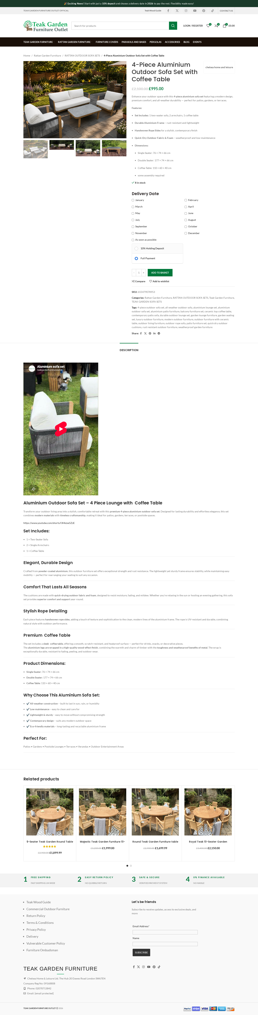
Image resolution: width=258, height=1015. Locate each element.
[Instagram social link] (186, 10)
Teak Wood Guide (153, 10)
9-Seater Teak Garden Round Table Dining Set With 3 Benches (50, 843)
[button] (27, 149)
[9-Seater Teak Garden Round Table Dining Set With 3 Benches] (50, 812)
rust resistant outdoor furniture (160, 327)
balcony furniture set (192, 311)
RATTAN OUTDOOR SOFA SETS (82, 55)
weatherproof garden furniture (195, 327)
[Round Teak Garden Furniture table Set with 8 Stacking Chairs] (155, 812)
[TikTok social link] (212, 10)
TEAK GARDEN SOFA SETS (147, 301)
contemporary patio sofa (145, 315)
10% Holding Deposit (152, 248)
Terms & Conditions (40, 923)
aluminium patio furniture (165, 311)
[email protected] (44, 993)
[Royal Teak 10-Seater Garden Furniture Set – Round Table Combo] (208, 812)
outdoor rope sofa (175, 323)
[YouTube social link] (194, 10)
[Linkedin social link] (154, 333)
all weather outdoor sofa (178, 307)
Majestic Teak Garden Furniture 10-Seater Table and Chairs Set (102, 843)
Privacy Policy (36, 929)
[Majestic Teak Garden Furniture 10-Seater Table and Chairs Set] (102, 812)
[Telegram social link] (159, 333)
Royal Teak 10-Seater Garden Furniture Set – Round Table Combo (208, 843)
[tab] (129, 348)
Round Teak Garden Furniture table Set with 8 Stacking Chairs (155, 843)
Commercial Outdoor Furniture (48, 909)
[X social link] (177, 10)
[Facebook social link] (168, 10)
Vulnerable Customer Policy (45, 943)
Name (136, 938)
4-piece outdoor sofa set (151, 307)
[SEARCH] (173, 26)
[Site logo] (45, 25)
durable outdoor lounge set (175, 315)
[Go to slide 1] (127, 866)
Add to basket (160, 272)
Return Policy (35, 916)
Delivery (32, 936)
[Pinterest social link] (203, 10)
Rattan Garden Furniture (47, 55)
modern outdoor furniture (178, 319)
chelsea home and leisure (219, 67)
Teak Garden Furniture (221, 297)
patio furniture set (197, 323)
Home (26, 55)
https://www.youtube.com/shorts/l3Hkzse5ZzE (49, 522)
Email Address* (141, 926)
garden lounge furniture (204, 315)
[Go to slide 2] (131, 866)
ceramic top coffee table (218, 311)
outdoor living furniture (151, 323)
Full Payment (148, 258)
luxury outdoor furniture (149, 319)
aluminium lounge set (205, 307)
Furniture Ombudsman (42, 950)
